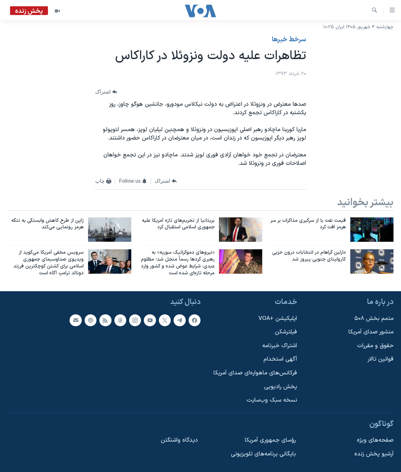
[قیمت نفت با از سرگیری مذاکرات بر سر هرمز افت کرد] (371, 229)
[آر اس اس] (105, 320)
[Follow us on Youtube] (150, 320)
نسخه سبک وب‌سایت (272, 400)
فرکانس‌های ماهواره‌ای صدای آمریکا (255, 373)
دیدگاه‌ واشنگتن (179, 440)
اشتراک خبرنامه (279, 345)
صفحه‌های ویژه (375, 440)
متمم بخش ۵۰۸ (373, 318)
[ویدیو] (57, 11)
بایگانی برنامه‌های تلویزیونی (263, 454)
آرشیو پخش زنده (373, 454)
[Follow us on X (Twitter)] (165, 320)
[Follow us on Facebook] (194, 320)
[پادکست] (90, 320)
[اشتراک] (75, 320)
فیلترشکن (286, 332)
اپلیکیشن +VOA (277, 318)
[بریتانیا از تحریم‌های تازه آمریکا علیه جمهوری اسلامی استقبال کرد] (240, 229)
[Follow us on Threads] (120, 320)
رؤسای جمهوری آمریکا (270, 440)
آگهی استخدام (280, 359)
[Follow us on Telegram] (179, 320)
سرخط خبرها (289, 40)
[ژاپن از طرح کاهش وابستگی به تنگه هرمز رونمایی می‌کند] (109, 229)
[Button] (106, 92)
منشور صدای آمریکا (370, 332)
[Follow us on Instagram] (135, 320)
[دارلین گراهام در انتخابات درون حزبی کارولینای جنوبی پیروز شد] (371, 261)
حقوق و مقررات (375, 345)
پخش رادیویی (280, 386)
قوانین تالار (380, 359)
